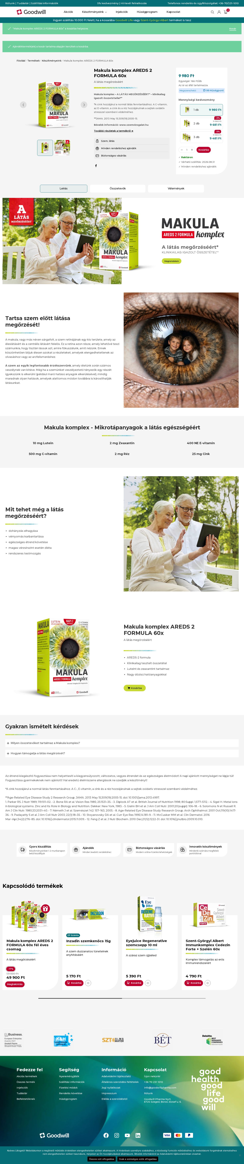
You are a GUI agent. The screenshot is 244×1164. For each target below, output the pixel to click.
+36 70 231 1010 (153, 1082)
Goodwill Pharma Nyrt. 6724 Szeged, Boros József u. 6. (162, 1100)
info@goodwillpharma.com (160, 1087)
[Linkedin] (138, 1135)
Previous (23, 104)
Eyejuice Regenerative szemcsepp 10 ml (146, 943)
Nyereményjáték (69, 1076)
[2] (225, 12)
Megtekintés (15, 984)
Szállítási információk (44, 3)
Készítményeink (51, 60)
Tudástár (23, 3)
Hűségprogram (68, 1098)
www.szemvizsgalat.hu (134, 124)
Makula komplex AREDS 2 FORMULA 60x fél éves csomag (29, 945)
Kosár (232, 28)
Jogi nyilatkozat (111, 1087)
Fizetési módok (68, 1087)
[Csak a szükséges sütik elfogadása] (240, 1155)
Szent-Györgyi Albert (154, 20)
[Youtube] (127, 1135)
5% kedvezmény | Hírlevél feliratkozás (122, 3)
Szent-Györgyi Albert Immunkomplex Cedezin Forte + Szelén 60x (208, 945)
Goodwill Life (124, 20)
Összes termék (26, 1082)
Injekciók (22, 1087)
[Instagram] (116, 1135)
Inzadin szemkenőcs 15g (88, 941)
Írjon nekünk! (152, 1076)
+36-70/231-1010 (229, 3)
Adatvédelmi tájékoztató (116, 1076)
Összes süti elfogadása (101, 1159)
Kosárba (204, 149)
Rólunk (10, 3)
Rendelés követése (70, 1093)
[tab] (63, 189)
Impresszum (109, 1093)
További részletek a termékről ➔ (113, 130)
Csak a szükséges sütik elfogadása (138, 1159)
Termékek (33, 60)
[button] (201, 110)
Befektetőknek (26, 1098)
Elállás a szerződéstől (114, 1098)
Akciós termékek (27, 1076)
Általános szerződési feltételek (120, 1082)
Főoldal (21, 60)
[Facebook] (106, 1135)
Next (84, 104)
